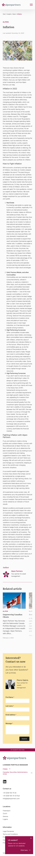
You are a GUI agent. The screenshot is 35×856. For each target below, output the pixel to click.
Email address (11, 714)
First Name (10, 697)
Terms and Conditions (10, 834)
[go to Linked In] (5, 782)
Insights (9, 14)
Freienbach (6, 811)
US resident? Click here (17, 750)
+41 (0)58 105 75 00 (9, 793)
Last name (10, 706)
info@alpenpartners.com (11, 798)
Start (4, 14)
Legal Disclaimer (8, 831)
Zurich (5, 813)
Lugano (5, 819)
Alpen (14, 14)
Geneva (5, 816)
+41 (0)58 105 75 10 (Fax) (11, 796)
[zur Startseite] (11, 4)
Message (9, 723)
